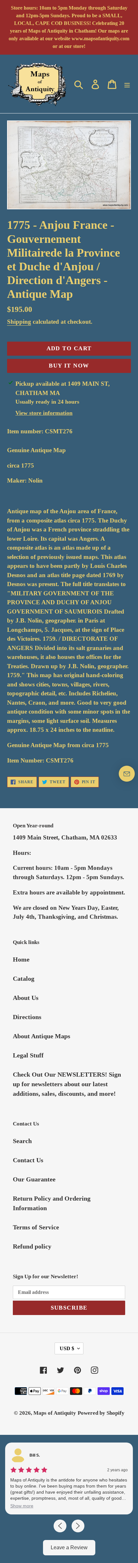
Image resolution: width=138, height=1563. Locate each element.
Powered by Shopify (101, 1413)
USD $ (67, 1348)
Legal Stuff (28, 1055)
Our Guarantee (34, 1179)
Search (22, 1140)
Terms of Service (36, 1227)
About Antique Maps (41, 1036)
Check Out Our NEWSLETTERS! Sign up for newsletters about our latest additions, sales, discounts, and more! (67, 1084)
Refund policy (32, 1246)
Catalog (23, 978)
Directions (27, 1016)
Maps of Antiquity (54, 1413)
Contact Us (28, 1160)
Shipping (19, 321)
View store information (44, 413)
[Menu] (127, 84)
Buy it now (69, 365)
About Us (26, 997)
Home (21, 959)
